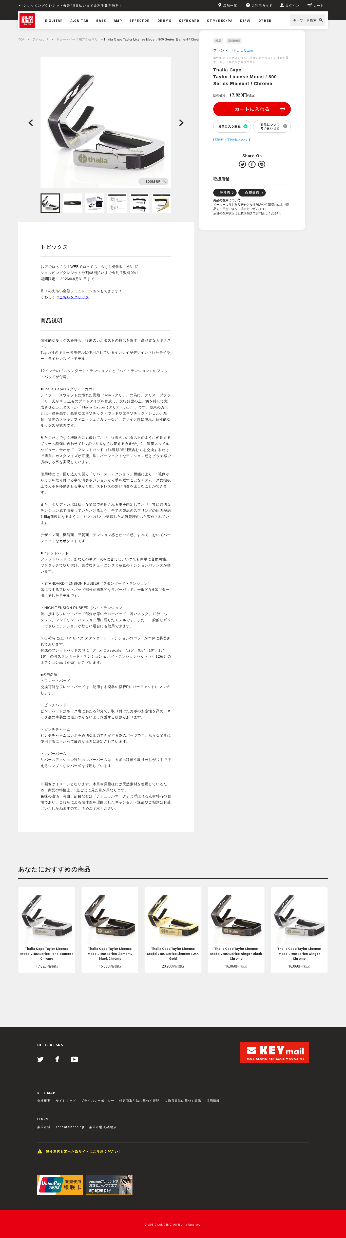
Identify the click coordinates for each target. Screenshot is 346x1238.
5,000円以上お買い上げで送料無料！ (54, 5)
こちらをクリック (74, 297)
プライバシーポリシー (97, 1101)
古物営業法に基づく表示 (182, 1101)
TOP (21, 39)
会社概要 (44, 1101)
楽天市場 (44, 1127)
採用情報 (213, 1101)
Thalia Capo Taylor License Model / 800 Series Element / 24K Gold (173, 953)
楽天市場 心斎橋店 (103, 1127)
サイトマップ (66, 1101)
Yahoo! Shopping (70, 1127)
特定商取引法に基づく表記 (139, 1101)
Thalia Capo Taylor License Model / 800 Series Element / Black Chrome (109, 953)
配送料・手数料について (231, 139)
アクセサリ (41, 39)
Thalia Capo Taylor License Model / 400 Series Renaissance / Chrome (46, 953)
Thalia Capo (242, 50)
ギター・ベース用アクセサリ (77, 39)
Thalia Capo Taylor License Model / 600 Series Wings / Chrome (299, 953)
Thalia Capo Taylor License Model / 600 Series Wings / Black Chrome (236, 953)
